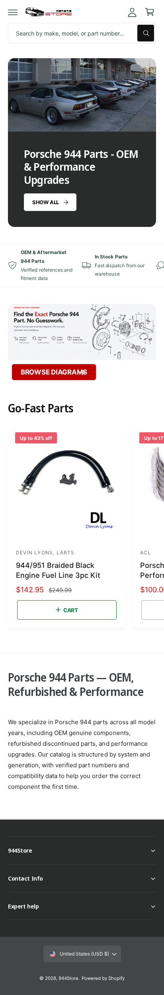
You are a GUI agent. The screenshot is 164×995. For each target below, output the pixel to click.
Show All (45, 202)
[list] (82, 265)
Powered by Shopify (103, 978)
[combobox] (82, 33)
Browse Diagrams (54, 372)
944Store (68, 978)
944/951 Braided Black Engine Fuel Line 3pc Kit (58, 570)
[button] (12, 12)
